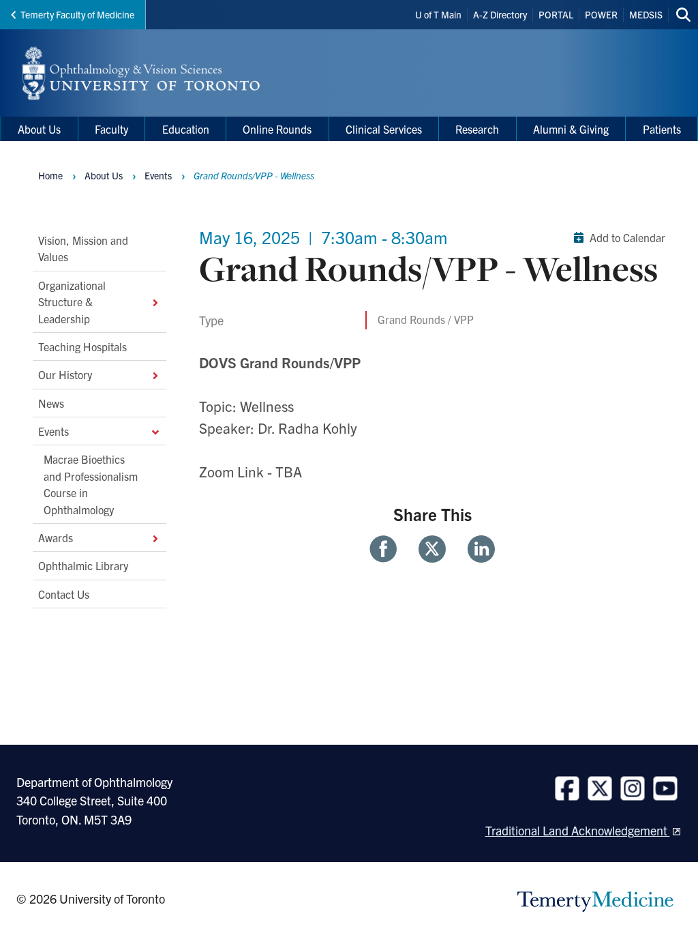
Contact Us (63, 594)
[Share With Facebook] (388, 549)
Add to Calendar (627, 237)
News (51, 403)
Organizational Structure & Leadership (72, 301)
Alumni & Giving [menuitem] (571, 129)
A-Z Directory (500, 14)
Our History (65, 374)
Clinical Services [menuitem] (384, 129)
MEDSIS (646, 14)
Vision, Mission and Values (83, 248)
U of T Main (438, 14)
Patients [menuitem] (662, 129)
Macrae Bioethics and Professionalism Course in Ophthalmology (91, 484)
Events (53, 431)
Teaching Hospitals (82, 346)
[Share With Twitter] (432, 549)
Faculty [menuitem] (111, 129)
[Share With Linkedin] (476, 549)
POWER (601, 14)
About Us (104, 175)
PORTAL (555, 14)
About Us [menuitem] (39, 129)
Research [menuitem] (477, 129)
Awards (55, 537)
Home (50, 175)
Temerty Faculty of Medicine (77, 14)
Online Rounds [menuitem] (277, 129)
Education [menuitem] (185, 129)
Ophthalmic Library (83, 565)
